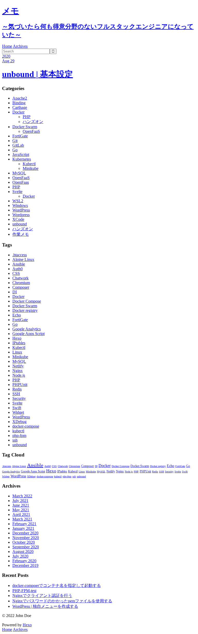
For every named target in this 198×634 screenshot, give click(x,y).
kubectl (18, 431)
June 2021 (20, 505)
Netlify (18, 366)
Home (7, 46)
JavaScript (20, 154)
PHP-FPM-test (24, 590)
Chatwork (20, 278)
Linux (17, 352)
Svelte (17, 191)
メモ (10, 10)
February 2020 (24, 561)
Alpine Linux (23, 259)
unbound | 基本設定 (37, 74)
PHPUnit (19, 384)
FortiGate (20, 136)
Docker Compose (26, 301)
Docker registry (25, 310)
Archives (20, 46)
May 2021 (20, 510)
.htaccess (19, 255)
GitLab (18, 145)
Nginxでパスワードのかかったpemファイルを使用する (62, 601)
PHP (26, 117)
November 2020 (25, 537)
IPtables (18, 343)
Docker (18, 112)
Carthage (19, 107)
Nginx (17, 370)
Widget (18, 412)
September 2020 (25, 547)
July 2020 (20, 556)
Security (19, 398)
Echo (16, 315)
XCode (18, 219)
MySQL (19, 173)
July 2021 (20, 500)
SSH (16, 394)
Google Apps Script (28, 333)
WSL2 (17, 201)
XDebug (19, 421)
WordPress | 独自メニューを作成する (45, 606)
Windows (20, 205)
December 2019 (25, 565)
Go (15, 150)
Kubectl (29, 164)
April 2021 (21, 514)
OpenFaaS (31, 131)
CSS (16, 273)
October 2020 (23, 542)
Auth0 (17, 269)
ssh (15, 440)
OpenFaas (20, 182)
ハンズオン (33, 121)
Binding (19, 103)
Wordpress (21, 215)
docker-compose (25, 426)
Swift (16, 408)
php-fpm (19, 435)
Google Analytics (26, 329)
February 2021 (24, 524)
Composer (20, 287)
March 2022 (22, 496)
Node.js (18, 375)
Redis (17, 389)
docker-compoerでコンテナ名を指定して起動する (56, 585)
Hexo (16, 338)
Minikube (30, 168)
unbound (19, 224)
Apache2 (19, 98)
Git (15, 140)
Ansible (18, 264)
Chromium (21, 282)
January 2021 (23, 528)
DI (14, 292)
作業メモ (20, 234)
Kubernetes (21, 159)
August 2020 (23, 551)
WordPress (21, 210)
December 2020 (25, 533)
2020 (6, 56)
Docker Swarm (24, 127)
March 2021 (22, 519)
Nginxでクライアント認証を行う (42, 595)
